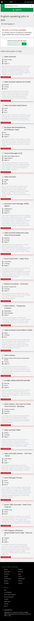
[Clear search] (31, 6)
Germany (20, 571)
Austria (6, 569)
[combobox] (19, 6)
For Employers (8, 592)
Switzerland (7, 571)
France (20, 576)
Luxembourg (7, 578)
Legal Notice (7, 601)
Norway (6, 581)
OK (24, 44)
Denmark (6, 574)
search (18, 9)
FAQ (5, 590)
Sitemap (6, 604)
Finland (6, 576)
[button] (7, 24)
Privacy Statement (9, 597)
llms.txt (6, 606)
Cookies (6, 599)
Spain (19, 574)
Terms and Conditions (10, 594)
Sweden (20, 583)
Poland (20, 581)
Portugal (6, 583)
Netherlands (21, 578)
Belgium (20, 569)
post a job (30, 2)
